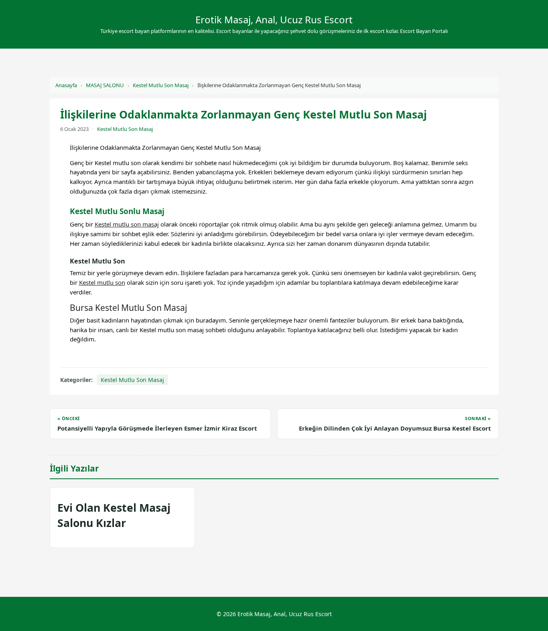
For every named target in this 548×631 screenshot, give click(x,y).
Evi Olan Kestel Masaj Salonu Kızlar (113, 515)
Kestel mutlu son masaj (127, 224)
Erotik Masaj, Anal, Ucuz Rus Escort (274, 19)
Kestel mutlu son (102, 282)
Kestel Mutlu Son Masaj (161, 85)
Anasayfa (66, 85)
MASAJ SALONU (105, 85)
